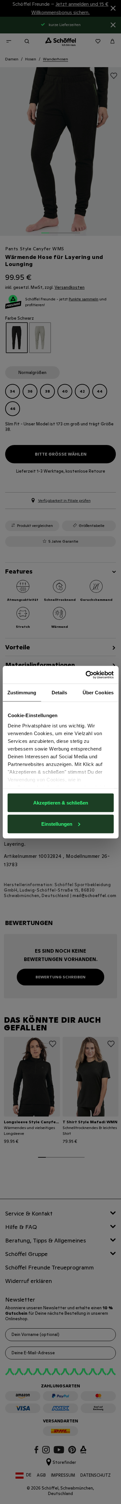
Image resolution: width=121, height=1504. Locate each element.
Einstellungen (56, 823)
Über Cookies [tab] (98, 692)
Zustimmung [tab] (21, 692)
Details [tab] (59, 692)
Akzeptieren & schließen (60, 802)
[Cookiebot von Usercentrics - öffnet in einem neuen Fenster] (86, 675)
